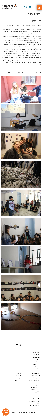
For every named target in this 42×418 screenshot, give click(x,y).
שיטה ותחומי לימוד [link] (34, 389)
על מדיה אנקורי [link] (35, 387)
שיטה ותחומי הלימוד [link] (34, 401)
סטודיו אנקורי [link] (36, 400)
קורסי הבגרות (36, 361)
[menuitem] (30, 375)
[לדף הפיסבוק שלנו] (30, 7)
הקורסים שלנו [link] (36, 377)
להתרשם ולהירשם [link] (16, 380)
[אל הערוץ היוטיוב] (24, 7)
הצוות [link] (19, 379)
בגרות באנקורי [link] (36, 375)
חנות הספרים (36, 364)
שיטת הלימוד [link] (17, 377)
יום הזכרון (37, 368)
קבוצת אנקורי (36, 352)
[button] (39, 7)
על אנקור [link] (18, 375)
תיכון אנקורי (36, 354)
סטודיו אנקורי (36, 356)
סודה (13, 413)
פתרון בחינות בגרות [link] (34, 380)
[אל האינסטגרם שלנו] (27, 7)
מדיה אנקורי (36, 357)
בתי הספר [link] (37, 379)
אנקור (38, 359)
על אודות (37, 366)
